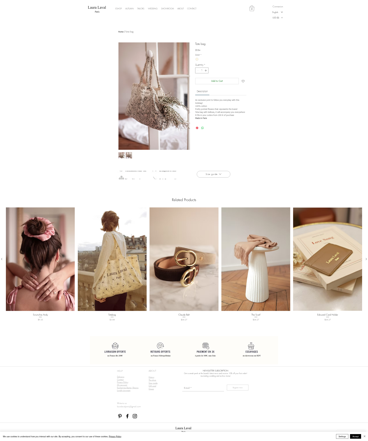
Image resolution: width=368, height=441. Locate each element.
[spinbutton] (202, 70)
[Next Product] (366, 259)
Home (121, 31)
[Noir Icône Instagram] (135, 416)
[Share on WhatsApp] (202, 128)
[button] (251, 8)
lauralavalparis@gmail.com (129, 406)
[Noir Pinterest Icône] (120, 416)
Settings (342, 436)
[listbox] (278, 17)
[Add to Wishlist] (243, 81)
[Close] (364, 436)
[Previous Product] (1, 259)
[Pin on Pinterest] (197, 128)
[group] (184, 268)
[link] (202, 91)
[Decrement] (198, 70)
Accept (355, 436)
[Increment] (206, 70)
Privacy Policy (115, 436)
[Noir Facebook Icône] (127, 416)
